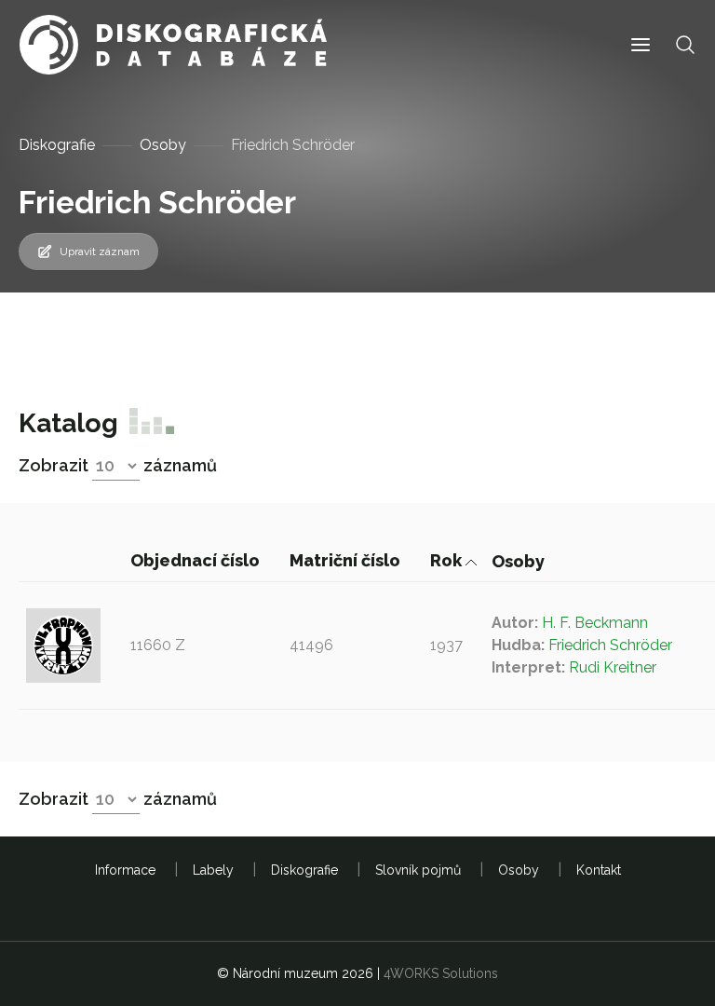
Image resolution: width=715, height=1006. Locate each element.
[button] (640, 45)
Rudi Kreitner (612, 667)
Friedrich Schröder (610, 645)
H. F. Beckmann (595, 623)
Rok (447, 560)
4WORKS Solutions (441, 973)
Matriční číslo (347, 560)
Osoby (163, 145)
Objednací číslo (196, 560)
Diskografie (57, 145)
